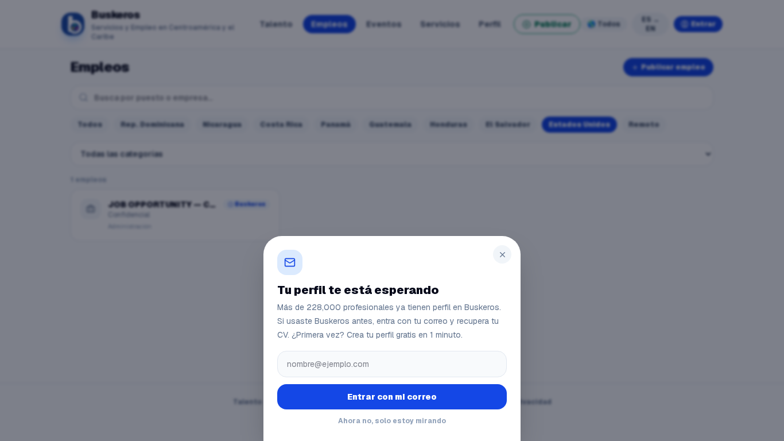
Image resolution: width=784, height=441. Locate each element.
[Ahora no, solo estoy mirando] (392, 220)
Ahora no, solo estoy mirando (392, 420)
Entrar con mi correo (392, 397)
